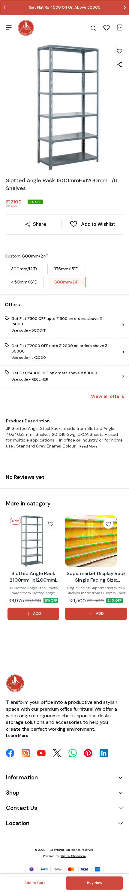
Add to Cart (34, 882)
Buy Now (94, 882)
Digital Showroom (73, 856)
